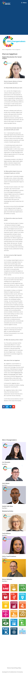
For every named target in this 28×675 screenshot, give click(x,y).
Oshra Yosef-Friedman (9, 556)
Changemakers (8, 49)
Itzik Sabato (5, 483)
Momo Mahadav (7, 579)
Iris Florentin (6, 462)
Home (3, 49)
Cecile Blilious (6, 533)
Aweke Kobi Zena (7, 506)
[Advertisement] (14, 20)
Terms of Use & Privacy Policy (14, 668)
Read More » (4, 464)
